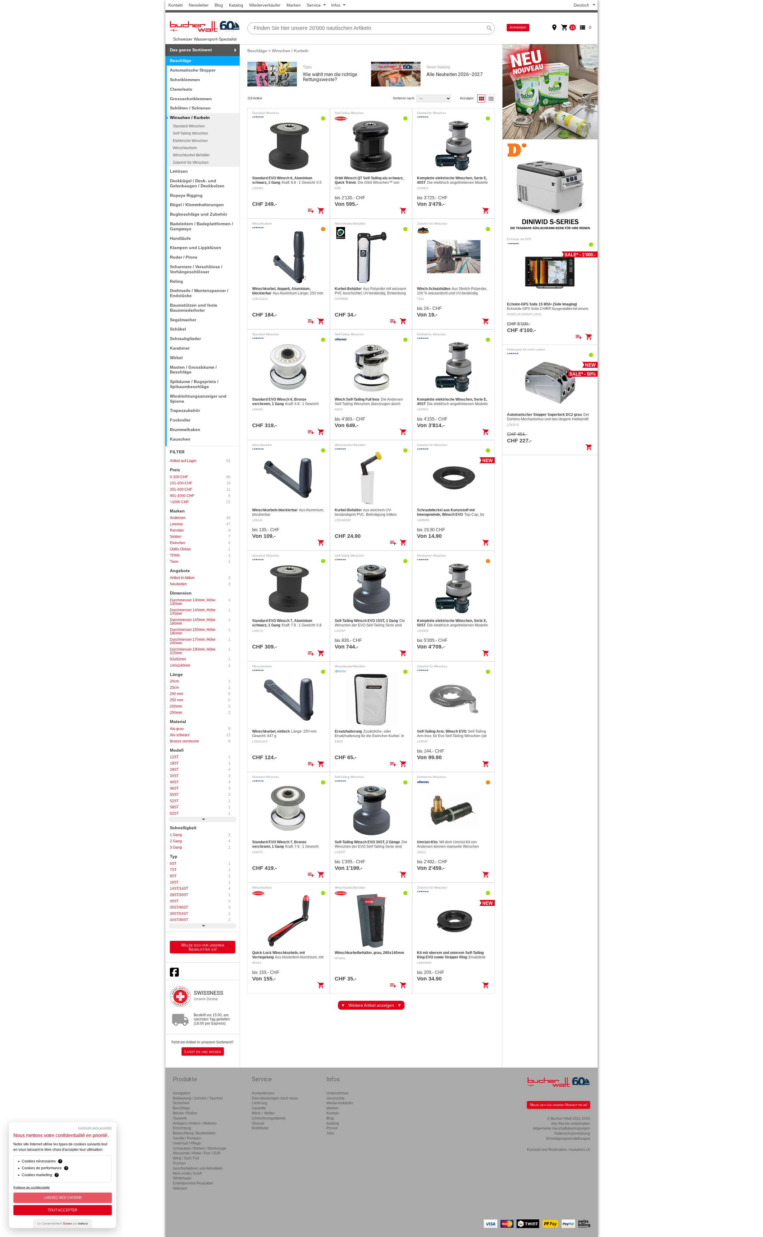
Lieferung (259, 1103)
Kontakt (175, 5)
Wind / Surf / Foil (186, 1158)
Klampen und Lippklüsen (195, 247)
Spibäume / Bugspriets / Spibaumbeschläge (194, 384)
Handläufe (180, 238)
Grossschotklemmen (191, 98)
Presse (332, 1128)
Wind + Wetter (263, 1113)
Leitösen (179, 171)
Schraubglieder (185, 338)
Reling (176, 281)
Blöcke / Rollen (185, 1113)
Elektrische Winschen (190, 141)
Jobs (330, 1133)
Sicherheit (181, 1103)
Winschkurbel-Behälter (191, 155)
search (489, 28)
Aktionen (180, 1188)
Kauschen (180, 439)
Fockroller (180, 420)
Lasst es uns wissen (202, 1051)
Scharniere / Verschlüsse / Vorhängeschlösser (196, 269)
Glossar (258, 1123)
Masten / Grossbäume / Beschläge (193, 370)
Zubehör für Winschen (191, 162)
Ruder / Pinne (183, 257)
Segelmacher (183, 319)
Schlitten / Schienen (190, 108)
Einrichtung (182, 1128)
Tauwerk (180, 1118)
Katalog (236, 5)
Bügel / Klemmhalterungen (197, 204)
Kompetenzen (263, 1093)
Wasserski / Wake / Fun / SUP (197, 1153)
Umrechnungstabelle (269, 1118)
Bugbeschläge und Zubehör (198, 214)
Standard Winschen (189, 126)
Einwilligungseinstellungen (568, 1138)
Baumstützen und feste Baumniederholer (193, 308)
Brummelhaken (185, 429)
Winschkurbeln (185, 148)
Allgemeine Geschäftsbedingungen (561, 1128)
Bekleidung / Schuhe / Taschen (198, 1098)
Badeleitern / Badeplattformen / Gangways (201, 226)
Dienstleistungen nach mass (275, 1098)
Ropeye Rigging (186, 195)
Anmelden (518, 27)
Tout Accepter (62, 1210)
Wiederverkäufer (264, 5)
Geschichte (335, 1098)
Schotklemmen (185, 79)
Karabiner (180, 348)
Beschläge (180, 60)
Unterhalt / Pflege (187, 1143)
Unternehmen (337, 1093)
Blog (219, 5)
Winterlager (182, 1178)
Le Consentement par (62, 1223)
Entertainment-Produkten (193, 1183)
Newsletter (199, 5)
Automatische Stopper (192, 70)
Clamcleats (181, 89)
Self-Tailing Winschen (190, 133)
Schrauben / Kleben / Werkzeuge (199, 1148)
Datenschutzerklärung (572, 1133)
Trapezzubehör (185, 410)
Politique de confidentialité (31, 1187)
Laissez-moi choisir (63, 1198)
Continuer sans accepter (95, 1127)
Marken (293, 5)
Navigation (181, 1093)
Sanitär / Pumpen (187, 1138)
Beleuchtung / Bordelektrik (194, 1133)
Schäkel (178, 329)
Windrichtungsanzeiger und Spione (198, 399)
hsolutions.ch (579, 1150)
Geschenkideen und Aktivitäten (198, 1168)
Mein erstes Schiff (187, 1173)
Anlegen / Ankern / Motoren (195, 1123)
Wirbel (176, 357)
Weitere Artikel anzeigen (371, 1005)
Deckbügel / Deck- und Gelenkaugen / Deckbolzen (197, 183)
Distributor (260, 1128)
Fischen (179, 1163)
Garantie (259, 1108)
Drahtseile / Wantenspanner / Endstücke (199, 293)
